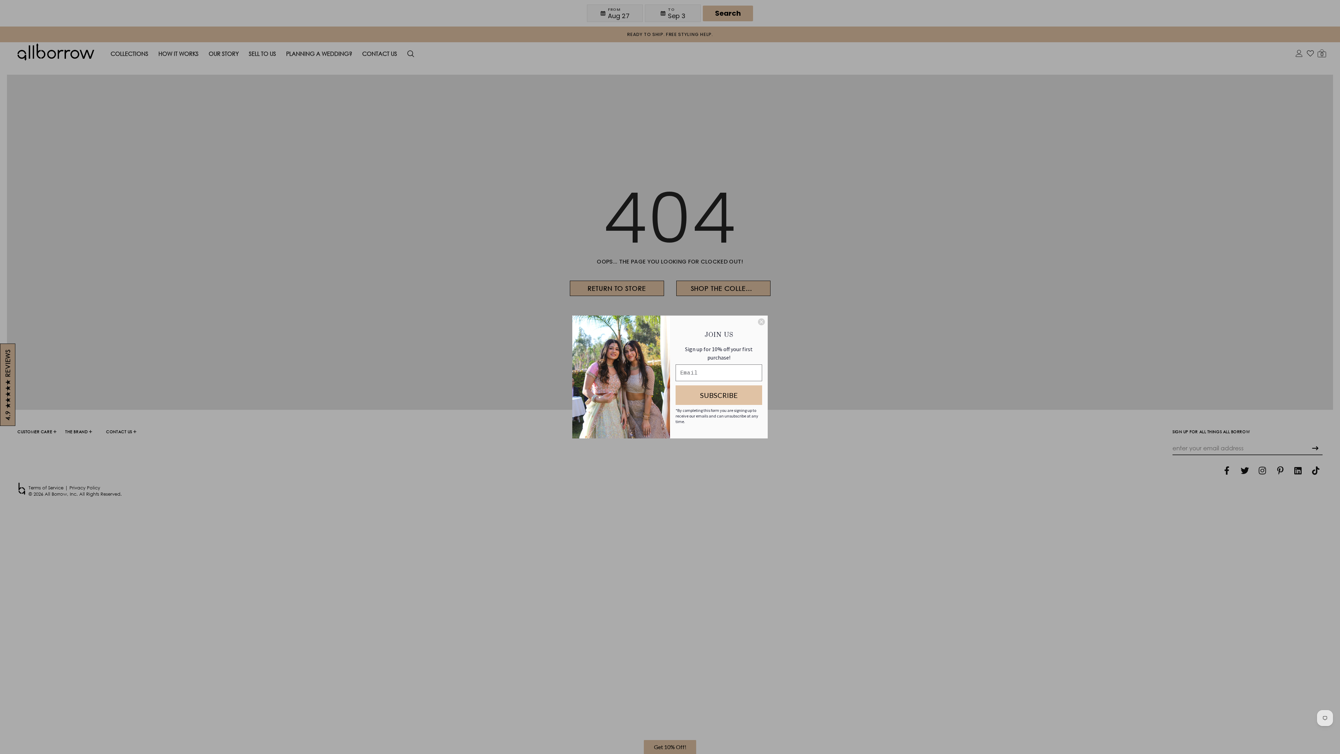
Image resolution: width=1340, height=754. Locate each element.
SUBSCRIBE (719, 395)
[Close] (761, 321)
